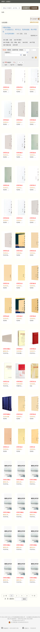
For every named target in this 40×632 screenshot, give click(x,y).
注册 (22, 5)
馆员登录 (16, 5)
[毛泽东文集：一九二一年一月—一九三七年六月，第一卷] (10, 240)
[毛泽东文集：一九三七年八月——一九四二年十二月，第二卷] (10, 207)
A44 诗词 (25, 42)
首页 (26, 5)
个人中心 (32, 5)
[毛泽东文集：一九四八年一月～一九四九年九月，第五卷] (10, 175)
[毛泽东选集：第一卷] (23, 240)
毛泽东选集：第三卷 (8, 449)
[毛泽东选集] (10, 403)
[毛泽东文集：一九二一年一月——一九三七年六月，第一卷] (23, 207)
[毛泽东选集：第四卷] (10, 273)
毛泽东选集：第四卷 (8, 286)
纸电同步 (20, 65)
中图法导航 (6, 27)
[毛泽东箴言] (23, 371)
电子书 (12, 65)
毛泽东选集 (6, 416)
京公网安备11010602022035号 (19, 622)
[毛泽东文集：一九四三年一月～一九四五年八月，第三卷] (23, 142)
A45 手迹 (32, 42)
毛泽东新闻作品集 (21, 351)
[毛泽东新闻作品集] (23, 338)
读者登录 (9, 5)
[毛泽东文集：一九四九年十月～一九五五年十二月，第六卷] (10, 142)
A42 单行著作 (17, 40)
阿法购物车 (34, 19)
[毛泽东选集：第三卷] (10, 436)
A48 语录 (15, 45)
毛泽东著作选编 (34, 384)
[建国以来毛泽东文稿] (10, 338)
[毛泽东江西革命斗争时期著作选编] (10, 371)
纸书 (6, 65)
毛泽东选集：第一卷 (21, 253)
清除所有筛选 (34, 22)
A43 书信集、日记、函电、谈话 (12, 42)
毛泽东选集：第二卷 (21, 416)
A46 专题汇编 (7, 45)
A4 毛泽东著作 (9, 34)
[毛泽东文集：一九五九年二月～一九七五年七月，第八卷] (23, 76)
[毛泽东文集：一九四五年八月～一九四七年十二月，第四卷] (10, 76)
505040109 (33, 628)
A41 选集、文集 (7, 40)
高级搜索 (34, 8)
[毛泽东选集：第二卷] (23, 403)
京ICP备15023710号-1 (18, 620)
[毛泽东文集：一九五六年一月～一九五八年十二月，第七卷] (10, 109)
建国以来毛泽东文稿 (8, 351)
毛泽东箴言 (19, 384)
